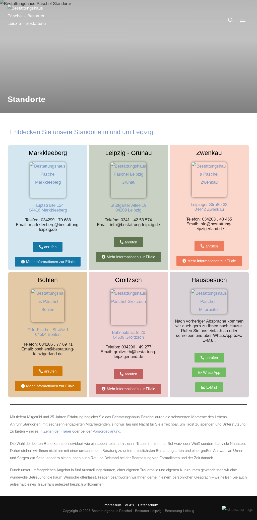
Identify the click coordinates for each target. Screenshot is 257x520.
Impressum (112, 505)
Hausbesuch (209, 279)
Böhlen (48, 279)
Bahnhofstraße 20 (128, 332)
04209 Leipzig (128, 210)
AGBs (129, 505)
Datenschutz (148, 505)
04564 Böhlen (47, 334)
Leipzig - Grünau (128, 152)
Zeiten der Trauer (57, 431)
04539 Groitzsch (128, 337)
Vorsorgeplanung (106, 431)
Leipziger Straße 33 (209, 204)
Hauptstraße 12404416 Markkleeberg (48, 208)
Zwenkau (209, 152)
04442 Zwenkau (209, 209)
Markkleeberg (48, 152)
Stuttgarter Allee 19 (128, 205)
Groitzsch (128, 279)
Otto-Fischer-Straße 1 (48, 329)
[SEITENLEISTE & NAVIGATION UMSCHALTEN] (244, 19)
